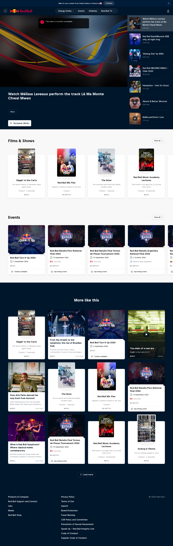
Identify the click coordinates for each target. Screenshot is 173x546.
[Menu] (5, 11)
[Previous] (3, 173)
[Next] (170, 173)
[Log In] (168, 11)
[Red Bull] (21, 11)
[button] (168, 3)
